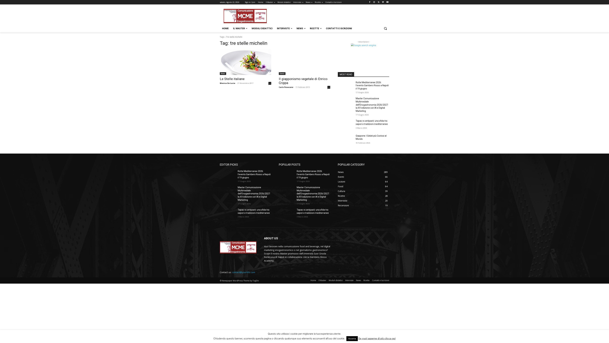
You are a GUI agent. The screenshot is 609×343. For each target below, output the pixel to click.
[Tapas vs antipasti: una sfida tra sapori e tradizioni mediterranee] (345, 124)
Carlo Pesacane (286, 87)
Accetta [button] (352, 338)
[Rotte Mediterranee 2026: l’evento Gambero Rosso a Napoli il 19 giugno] (345, 86)
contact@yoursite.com (243, 272)
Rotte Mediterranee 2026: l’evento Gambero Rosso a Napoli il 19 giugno (372, 85)
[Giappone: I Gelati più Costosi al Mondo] (345, 139)
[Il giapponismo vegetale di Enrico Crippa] (304, 62)
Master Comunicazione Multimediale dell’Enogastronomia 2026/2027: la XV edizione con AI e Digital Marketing (372, 104)
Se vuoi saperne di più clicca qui (377, 338)
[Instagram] (374, 2)
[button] (385, 28)
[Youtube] (387, 2)
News (223, 73)
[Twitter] (378, 2)
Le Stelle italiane (232, 79)
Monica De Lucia (227, 83)
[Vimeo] (383, 2)
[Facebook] (370, 2)
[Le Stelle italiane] (245, 62)
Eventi (282, 73)
